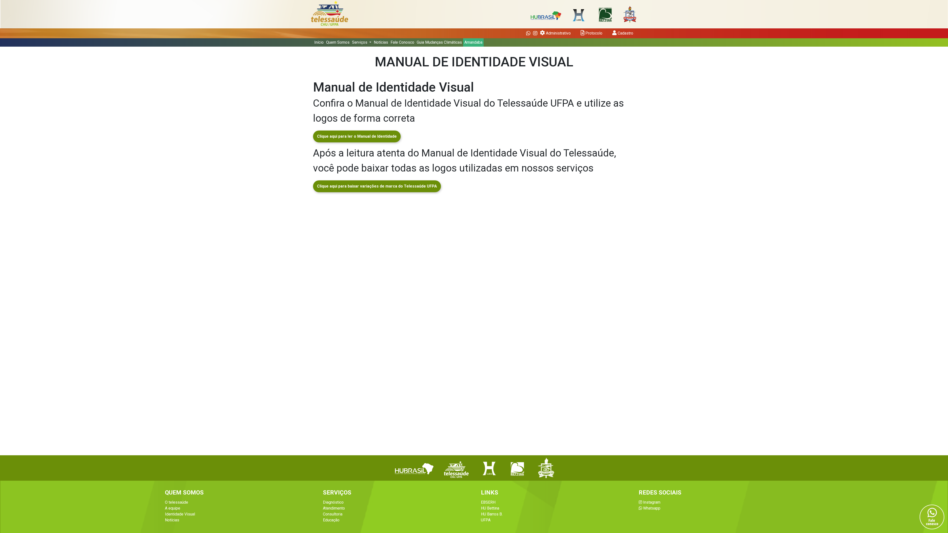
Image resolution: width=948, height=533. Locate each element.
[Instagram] (535, 33)
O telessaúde (176, 502)
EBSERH (488, 502)
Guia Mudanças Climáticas (439, 42)
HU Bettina (490, 508)
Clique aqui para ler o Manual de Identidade (357, 136)
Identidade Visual (180, 514)
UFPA (486, 520)
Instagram (651, 502)
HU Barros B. (492, 514)
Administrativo (558, 33)
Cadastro (625, 33)
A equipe (172, 508)
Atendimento (334, 508)
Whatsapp (651, 508)
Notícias (381, 42)
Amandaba (473, 42)
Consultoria (332, 514)
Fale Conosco (402, 42)
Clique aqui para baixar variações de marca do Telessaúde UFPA (377, 186)
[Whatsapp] (528, 33)
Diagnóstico (333, 502)
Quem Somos (338, 42)
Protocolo (593, 33)
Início (319, 42)
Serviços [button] (360, 42)
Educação (331, 520)
